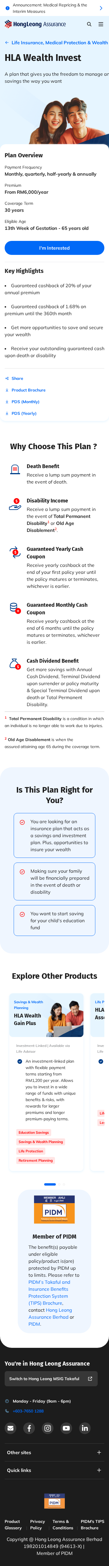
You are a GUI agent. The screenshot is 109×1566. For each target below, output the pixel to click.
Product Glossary (13, 1524)
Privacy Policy (37, 1524)
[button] (50, 1184)
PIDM (34, 1324)
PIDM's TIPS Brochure (92, 1524)
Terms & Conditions (63, 1524)
